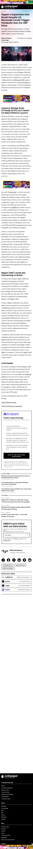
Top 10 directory (6, 835)
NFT (2, 812)
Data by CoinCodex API (7, 839)
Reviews (3, 829)
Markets (8, 512)
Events (3, 831)
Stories (3, 11)
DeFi (2, 810)
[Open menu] (31, 7)
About (3, 785)
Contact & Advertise (6, 788)
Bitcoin (3, 815)
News (2, 498)
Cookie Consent (5, 798)
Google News (5, 796)
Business (3, 806)
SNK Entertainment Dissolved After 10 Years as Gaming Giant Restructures (15, 477)
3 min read (5, 40)
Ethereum (4, 817)
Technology (4, 808)
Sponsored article (27, 11)
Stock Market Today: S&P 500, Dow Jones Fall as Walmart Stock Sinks (16, 490)
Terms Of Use (5, 792)
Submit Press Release (7, 794)
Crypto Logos (5, 826)
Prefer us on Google (25, 38)
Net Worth (4, 837)
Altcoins (3, 819)
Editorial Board (6, 38)
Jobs (2, 833)
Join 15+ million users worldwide (16, 455)
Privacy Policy (6, 540)
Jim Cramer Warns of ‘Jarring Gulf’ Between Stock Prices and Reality (14, 483)
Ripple (7, 498)
